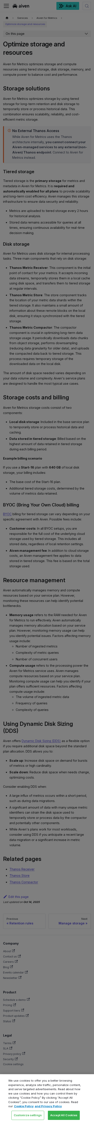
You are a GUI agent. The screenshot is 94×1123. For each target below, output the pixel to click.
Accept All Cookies (63, 1115)
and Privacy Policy (48, 1106)
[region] (47, 1098)
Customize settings (28, 1115)
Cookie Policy (24, 1106)
